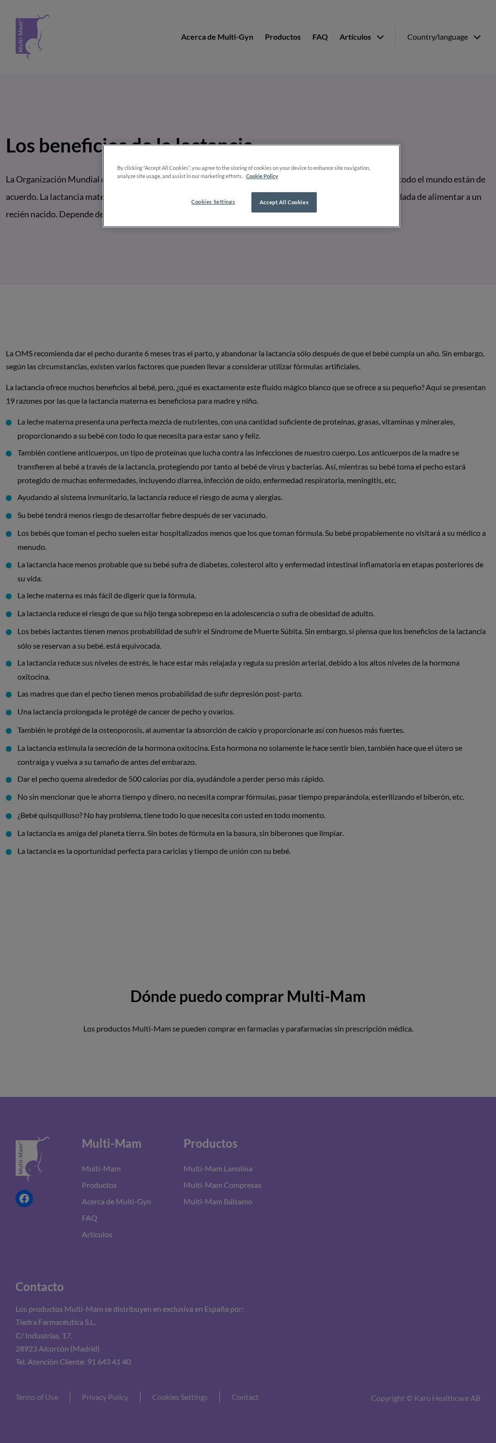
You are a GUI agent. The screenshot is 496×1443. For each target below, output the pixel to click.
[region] (251, 186)
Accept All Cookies (284, 202)
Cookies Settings (213, 201)
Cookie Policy (262, 176)
